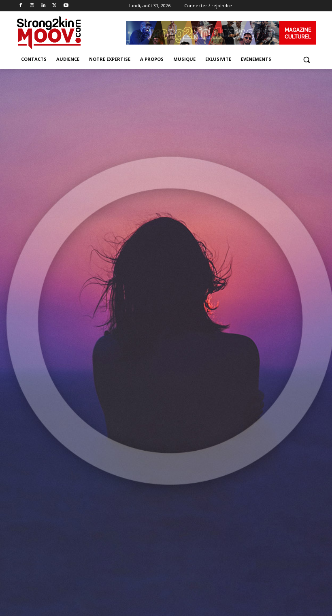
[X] (54, 6)
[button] (306, 59)
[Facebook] (21, 6)
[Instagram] (32, 6)
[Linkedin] (43, 6)
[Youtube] (65, 6)
